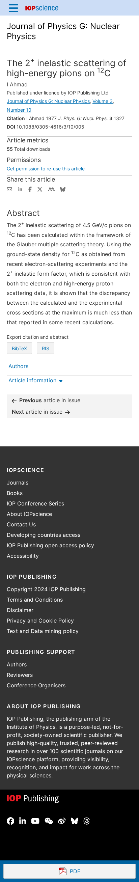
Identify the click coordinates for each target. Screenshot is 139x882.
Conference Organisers (36, 685)
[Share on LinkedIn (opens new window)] (20, 188)
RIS (45, 348)
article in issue (49, 400)
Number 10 (19, 110)
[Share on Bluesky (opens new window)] (62, 188)
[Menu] (13, 8)
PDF (100, 872)
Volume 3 (102, 101)
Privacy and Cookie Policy (40, 620)
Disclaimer (20, 610)
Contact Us (21, 524)
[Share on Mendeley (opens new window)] (51, 188)
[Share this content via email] (9, 188)
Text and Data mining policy (43, 631)
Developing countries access (43, 534)
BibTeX (19, 348)
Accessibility (23, 555)
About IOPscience (29, 514)
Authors (17, 664)
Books (15, 493)
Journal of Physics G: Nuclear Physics (48, 101)
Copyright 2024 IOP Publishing (46, 589)
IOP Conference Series (35, 503)
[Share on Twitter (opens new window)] (40, 188)
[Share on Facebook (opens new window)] (30, 188)
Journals (17, 482)
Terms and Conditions (35, 599)
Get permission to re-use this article (46, 168)
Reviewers (20, 674)
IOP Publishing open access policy (50, 545)
